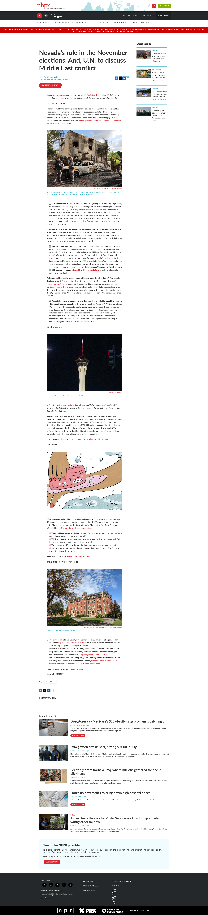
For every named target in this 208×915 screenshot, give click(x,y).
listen (62, 98)
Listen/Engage (101, 22)
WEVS (114, 903)
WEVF (114, 893)
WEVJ (114, 896)
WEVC (114, 891)
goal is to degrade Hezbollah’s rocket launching (86, 209)
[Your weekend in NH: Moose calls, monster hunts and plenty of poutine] (143, 73)
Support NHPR (52, 862)
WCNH (114, 889)
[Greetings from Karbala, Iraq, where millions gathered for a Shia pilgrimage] (53, 776)
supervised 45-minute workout (71, 642)
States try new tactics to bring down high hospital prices (110, 792)
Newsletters (61, 22)
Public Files (115, 885)
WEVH (114, 894)
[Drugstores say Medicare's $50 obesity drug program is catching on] (53, 727)
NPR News (50, 681)
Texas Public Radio (92, 663)
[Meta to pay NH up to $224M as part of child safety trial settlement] (143, 54)
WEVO (114, 900)
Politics (72, 815)
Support (165, 6)
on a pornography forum (88, 654)
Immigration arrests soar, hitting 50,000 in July (103, 747)
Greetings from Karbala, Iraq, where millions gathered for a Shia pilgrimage (115, 772)
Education (155, 88)
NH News (155, 50)
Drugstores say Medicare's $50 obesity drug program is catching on (118, 721)
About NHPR (118, 22)
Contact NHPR (88, 881)
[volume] (46, 15)
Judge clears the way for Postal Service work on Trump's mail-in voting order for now (115, 820)
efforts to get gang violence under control (76, 249)
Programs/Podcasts (81, 22)
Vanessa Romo (75, 751)
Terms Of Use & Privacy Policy (122, 881)
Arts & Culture (156, 69)
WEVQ (114, 901)
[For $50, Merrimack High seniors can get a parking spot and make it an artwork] (143, 92)
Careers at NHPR (89, 891)
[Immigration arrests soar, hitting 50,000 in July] (53, 753)
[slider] (49, 16)
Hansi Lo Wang (75, 826)
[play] (39, 16)
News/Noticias (43, 22)
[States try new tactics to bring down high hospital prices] (53, 799)
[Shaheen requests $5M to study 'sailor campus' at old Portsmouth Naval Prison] (143, 111)
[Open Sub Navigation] (52, 22)
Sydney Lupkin (75, 725)
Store (154, 22)
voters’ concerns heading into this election (90, 439)
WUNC (106, 654)
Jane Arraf (73, 777)
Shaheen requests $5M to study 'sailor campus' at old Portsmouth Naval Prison (159, 115)
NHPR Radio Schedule (90, 886)
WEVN (114, 898)
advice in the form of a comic (79, 556)
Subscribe (94, 95)
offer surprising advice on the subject (75, 528)
